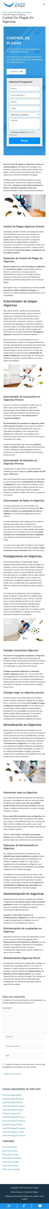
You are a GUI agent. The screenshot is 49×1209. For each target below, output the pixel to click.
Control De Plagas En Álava (12, 1110)
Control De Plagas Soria (11, 1113)
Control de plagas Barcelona (13, 1099)
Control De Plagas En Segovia (13, 1128)
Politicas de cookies (31, 1196)
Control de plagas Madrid (11, 1095)
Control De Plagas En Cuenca (13, 1117)
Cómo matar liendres (10, 1165)
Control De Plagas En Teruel (13, 1132)
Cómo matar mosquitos (11, 1169)
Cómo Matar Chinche (10, 1154)
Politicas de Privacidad (13, 1196)
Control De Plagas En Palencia (13, 1121)
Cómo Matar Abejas (9, 1147)
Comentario (7, 1008)
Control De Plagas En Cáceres (13, 1135)
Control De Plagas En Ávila (12, 1124)
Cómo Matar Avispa (9, 1151)
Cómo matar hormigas (10, 1162)
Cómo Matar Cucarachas (11, 1158)
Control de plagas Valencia (12, 1102)
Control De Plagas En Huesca (13, 1106)
